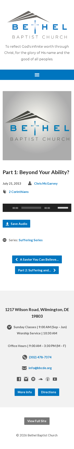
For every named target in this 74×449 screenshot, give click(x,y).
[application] (37, 208)
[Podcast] (48, 379)
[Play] (8, 208)
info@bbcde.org (40, 368)
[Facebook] (19, 379)
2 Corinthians (19, 192)
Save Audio (18, 224)
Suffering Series (31, 240)
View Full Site (36, 421)
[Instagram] (26, 379)
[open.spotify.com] (33, 379)
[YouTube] (55, 379)
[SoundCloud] (40, 379)
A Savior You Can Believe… (39, 259)
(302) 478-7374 (40, 357)
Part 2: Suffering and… (35, 270)
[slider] (63, 207)
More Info (25, 392)
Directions (48, 392)
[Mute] (54, 208)
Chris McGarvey (46, 183)
